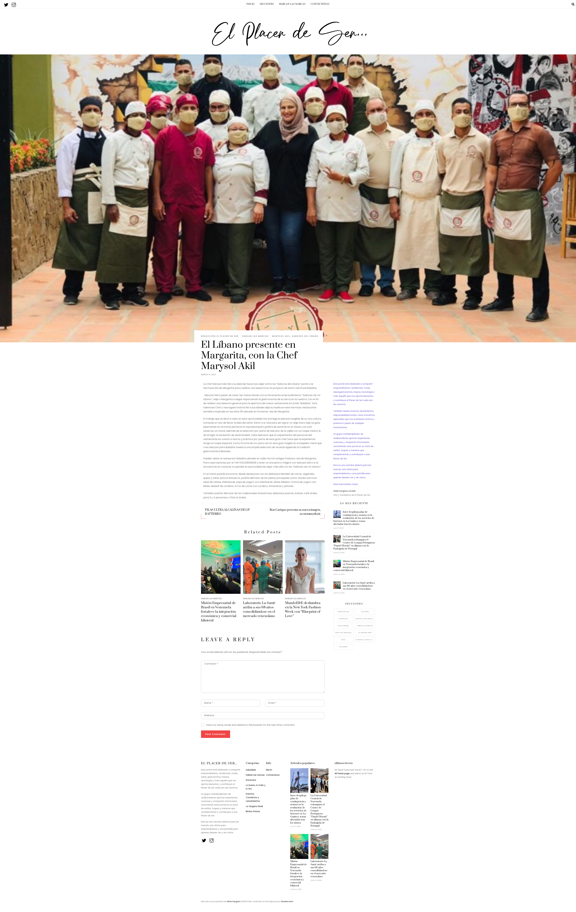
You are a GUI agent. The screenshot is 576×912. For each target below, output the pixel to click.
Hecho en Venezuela (343, 633)
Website (209, 715)
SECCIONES (267, 4)
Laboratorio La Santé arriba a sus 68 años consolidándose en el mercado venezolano (259, 609)
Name (208, 702)
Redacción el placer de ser (220, 336)
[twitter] (6, 4)
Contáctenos (320, 4)
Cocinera (365, 612)
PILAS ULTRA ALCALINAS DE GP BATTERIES (227, 512)
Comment (211, 663)
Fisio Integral (343, 626)
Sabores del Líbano (305, 336)
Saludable (343, 647)
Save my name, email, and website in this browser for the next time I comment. (250, 725)
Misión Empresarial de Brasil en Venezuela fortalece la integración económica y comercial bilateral (218, 612)
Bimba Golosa (343, 612)
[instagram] (14, 4)
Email (272, 702)
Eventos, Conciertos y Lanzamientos (365, 619)
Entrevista (343, 619)
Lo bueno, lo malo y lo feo (365, 640)
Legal (343, 640)
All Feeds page (342, 773)
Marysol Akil (281, 336)
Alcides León (287, 901)
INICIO (250, 4)
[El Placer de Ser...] (288, 44)
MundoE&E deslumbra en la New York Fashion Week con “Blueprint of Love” (303, 609)
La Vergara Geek (365, 633)
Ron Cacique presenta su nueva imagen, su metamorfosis (295, 512)
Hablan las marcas (292, 4)
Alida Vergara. (234, 901)
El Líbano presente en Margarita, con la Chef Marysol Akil (249, 355)
